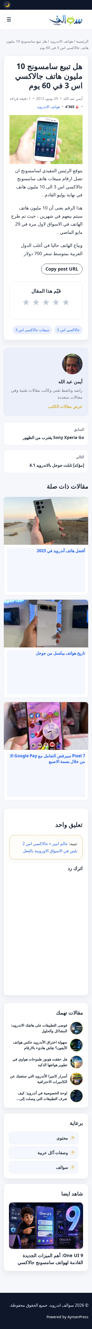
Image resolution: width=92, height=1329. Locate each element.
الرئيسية (82, 41)
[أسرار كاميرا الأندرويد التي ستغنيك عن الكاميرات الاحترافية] (76, 1079)
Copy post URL (61, 269)
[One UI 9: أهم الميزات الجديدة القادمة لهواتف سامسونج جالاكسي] (46, 1225)
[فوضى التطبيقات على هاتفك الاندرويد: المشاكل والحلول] (76, 1028)
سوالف (62, 1167)
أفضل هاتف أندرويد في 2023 (61, 550)
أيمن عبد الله (70, 381)
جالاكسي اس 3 (68, 329)
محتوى (62, 1138)
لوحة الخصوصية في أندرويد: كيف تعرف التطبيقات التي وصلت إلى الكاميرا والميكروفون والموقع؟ (42, 1098)
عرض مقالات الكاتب (65, 406)
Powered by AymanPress (67, 1316)
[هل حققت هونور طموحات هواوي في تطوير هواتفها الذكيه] (76, 1062)
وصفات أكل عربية (53, 1152)
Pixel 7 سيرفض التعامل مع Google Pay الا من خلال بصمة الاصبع (47, 758)
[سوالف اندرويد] (65, 19)
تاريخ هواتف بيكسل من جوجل (60, 653)
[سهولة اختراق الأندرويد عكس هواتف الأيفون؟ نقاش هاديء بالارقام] (76, 1045)
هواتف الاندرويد (61, 41)
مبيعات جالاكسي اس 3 (32, 329)
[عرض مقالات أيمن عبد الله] (72, 364)
